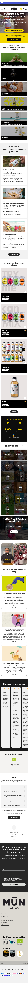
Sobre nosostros (14, 254)
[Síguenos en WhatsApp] (25, 969)
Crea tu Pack (14, 531)
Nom (3, 869)
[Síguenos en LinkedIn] (22, 969)
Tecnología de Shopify (15, 979)
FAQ (2, 963)
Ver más (14, 411)
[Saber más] (14, 759)
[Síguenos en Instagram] (9, 969)
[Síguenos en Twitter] (5, 969)
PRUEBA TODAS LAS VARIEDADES (14, 30)
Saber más (14, 765)
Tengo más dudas (14, 817)
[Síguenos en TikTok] (19, 969)
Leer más (14, 607)
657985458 (4, 922)
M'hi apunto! (14, 884)
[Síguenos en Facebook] (2, 969)
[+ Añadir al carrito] (25, 292)
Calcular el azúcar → (14, 39)
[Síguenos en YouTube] (15, 969)
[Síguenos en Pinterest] (12, 969)
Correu (3, 863)
